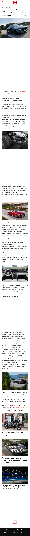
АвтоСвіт (8, 15)
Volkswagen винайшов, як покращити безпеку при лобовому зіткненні (15, 460)
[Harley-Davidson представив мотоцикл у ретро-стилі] (15, 422)
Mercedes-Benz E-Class (19, 410)
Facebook (22, 405)
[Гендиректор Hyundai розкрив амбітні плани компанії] (15, 475)
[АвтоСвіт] (3, 15)
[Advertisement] (15, 166)
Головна (3, 7)
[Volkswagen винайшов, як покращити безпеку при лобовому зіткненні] (15, 447)
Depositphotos (20, 529)
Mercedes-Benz (9, 410)
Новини (8, 7)
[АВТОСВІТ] (15, 2)
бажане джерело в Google (20, 407)
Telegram (15, 405)
